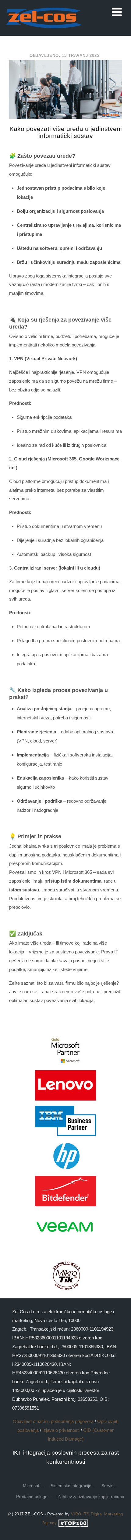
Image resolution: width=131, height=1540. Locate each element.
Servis (107, 1485)
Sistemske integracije (71, 1485)
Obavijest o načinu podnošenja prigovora (53, 1421)
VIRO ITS (80, 1514)
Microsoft (32, 1485)
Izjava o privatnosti (61, 1430)
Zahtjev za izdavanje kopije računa (91, 1496)
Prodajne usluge (32, 1496)
